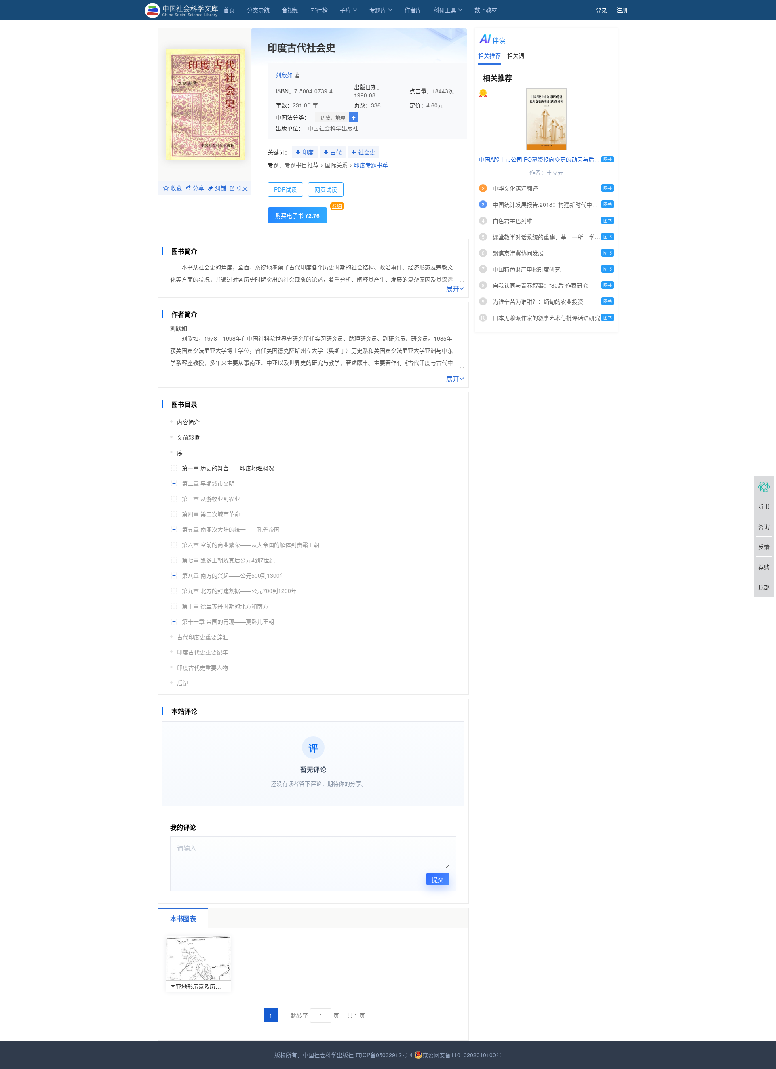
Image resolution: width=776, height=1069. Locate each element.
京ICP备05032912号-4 (384, 1055)
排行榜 (319, 10)
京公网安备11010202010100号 (462, 1055)
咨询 (764, 526)
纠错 (220, 188)
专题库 (377, 10)
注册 (622, 10)
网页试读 (325, 189)
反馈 (764, 547)
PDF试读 (285, 189)
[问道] (764, 486)
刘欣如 (284, 75)
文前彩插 (188, 437)
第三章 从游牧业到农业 (211, 499)
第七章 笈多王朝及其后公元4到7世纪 (228, 560)
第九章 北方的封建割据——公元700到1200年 (239, 591)
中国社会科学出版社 (333, 128)
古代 (336, 152)
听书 (764, 506)
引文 (242, 188)
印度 (308, 152)
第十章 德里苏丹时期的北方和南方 (225, 606)
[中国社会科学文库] (183, 10)
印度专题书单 (371, 165)
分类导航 (258, 10)
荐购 (337, 205)
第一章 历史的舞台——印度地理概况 (228, 468)
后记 (182, 683)
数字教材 (485, 10)
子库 (345, 10)
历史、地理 (333, 117)
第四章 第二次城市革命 (211, 514)
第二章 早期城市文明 (208, 483)
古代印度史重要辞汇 (202, 637)
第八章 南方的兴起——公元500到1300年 (233, 575)
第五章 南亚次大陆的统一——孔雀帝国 (231, 529)
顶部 (764, 587)
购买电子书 (297, 215)
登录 (601, 10)
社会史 (366, 152)
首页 (229, 10)
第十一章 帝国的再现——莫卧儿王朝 (228, 621)
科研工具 (445, 10)
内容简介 (188, 422)
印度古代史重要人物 (202, 667)
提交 (438, 879)
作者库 (413, 10)
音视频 (290, 10)
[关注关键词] (298, 152)
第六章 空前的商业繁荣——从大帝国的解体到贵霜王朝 (250, 545)
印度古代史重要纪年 (202, 652)
